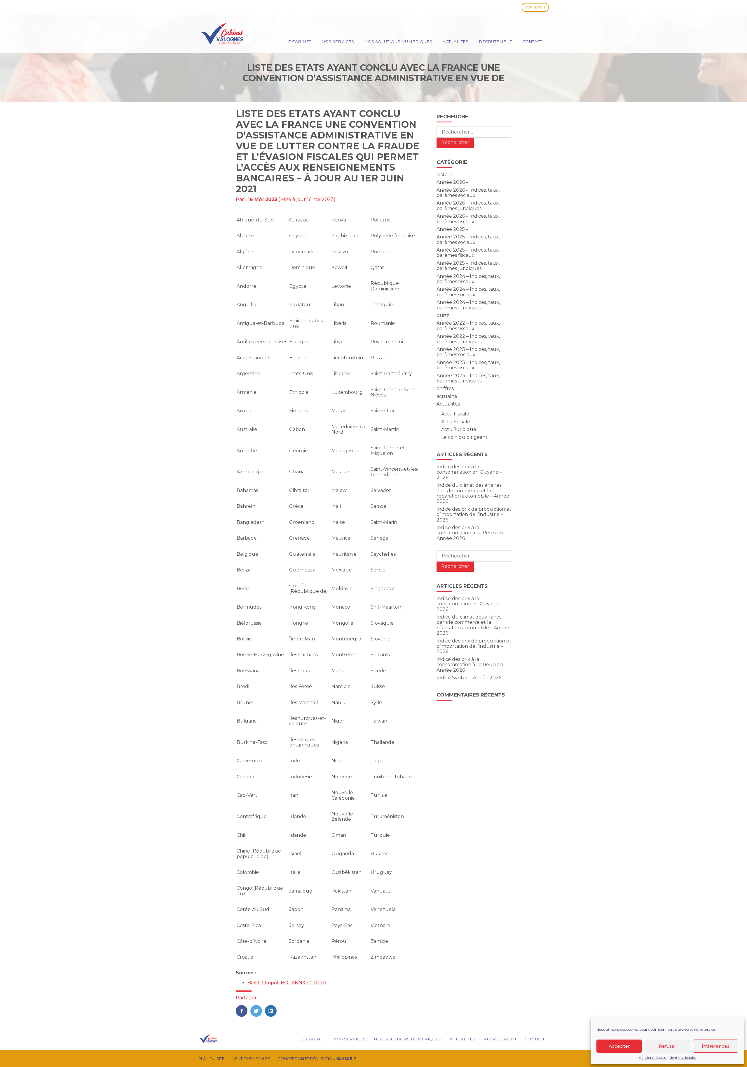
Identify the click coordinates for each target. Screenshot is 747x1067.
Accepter (619, 1046)
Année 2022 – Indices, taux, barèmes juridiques (468, 338)
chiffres (445, 388)
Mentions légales (652, 1058)
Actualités (455, 41)
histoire (445, 174)
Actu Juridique (458, 429)
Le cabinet (298, 41)
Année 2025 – (452, 229)
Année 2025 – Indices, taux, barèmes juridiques (468, 265)
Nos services (338, 41)
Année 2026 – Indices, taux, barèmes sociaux (468, 192)
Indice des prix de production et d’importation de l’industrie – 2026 (474, 514)
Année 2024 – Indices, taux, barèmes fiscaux (468, 278)
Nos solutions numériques (398, 41)
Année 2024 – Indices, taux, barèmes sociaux (468, 291)
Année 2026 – (452, 182)
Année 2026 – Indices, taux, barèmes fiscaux (468, 218)
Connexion (535, 7)
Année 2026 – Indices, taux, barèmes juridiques (468, 205)
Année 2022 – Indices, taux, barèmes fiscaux (468, 325)
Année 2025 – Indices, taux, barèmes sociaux (468, 239)
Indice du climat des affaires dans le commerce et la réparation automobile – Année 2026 (473, 493)
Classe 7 (346, 1058)
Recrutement (495, 41)
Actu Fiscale (455, 414)
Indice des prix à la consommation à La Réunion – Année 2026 (471, 533)
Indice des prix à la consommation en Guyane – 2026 (469, 472)
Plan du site (211, 1058)
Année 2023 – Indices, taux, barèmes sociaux (468, 352)
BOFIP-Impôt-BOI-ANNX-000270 (286, 982)
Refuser (667, 1046)
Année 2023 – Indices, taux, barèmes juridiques (468, 378)
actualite (447, 396)
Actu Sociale (455, 422)
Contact (532, 41)
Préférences (715, 1046)
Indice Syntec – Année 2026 (469, 677)
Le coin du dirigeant (464, 437)
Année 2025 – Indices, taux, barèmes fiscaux (468, 252)
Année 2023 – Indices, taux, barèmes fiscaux (468, 365)
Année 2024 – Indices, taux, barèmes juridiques (468, 304)
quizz (443, 315)
